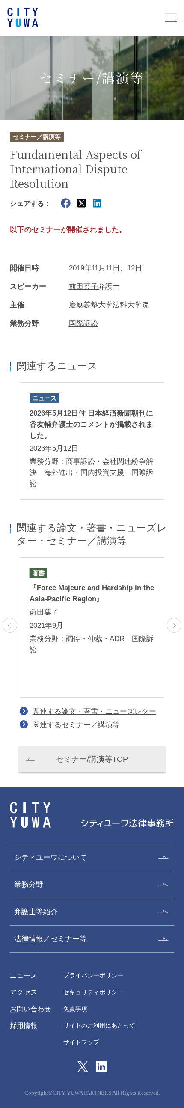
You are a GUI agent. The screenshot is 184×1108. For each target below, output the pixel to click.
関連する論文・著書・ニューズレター (94, 711)
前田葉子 (83, 286)
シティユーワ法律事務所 (30, 815)
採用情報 (23, 1025)
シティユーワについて (50, 857)
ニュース (23, 975)
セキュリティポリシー (93, 992)
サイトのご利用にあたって (99, 1025)
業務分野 (28, 884)
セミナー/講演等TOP (92, 759)
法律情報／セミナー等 (50, 938)
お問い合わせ (30, 1009)
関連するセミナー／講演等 (76, 724)
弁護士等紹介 (36, 911)
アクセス (23, 992)
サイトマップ (81, 1042)
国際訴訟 (83, 323)
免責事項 (75, 1009)
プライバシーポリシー (93, 975)
